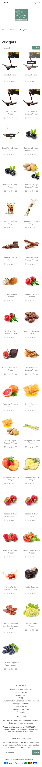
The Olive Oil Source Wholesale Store (21, 759)
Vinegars (12, 30)
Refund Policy (21, 695)
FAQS (21, 698)
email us (11, 727)
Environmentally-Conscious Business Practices (21, 701)
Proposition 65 (21, 706)
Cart (38, 3)
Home (3, 30)
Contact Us (21, 712)
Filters (36, 47)
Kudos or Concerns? (21, 709)
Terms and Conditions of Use (21, 690)
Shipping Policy (21, 692)
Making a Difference (21, 704)
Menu (6, 3)
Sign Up (36, 752)
